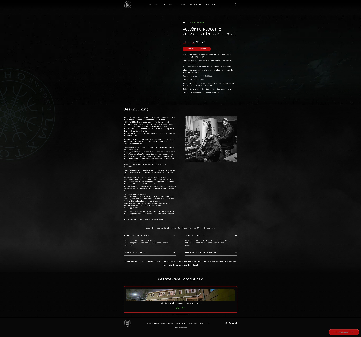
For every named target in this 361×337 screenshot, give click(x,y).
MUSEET (157, 5)
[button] (173, 315)
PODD (178, 323)
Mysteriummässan (212, 5)
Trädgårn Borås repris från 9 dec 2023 (180, 303)
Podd (170, 5)
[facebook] (230, 323)
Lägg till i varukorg (196, 49)
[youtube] (233, 323)
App (164, 5)
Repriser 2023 (198, 22)
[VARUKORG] (235, 4)
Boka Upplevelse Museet (344, 332)
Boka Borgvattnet (196, 5)
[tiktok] (236, 323)
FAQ (176, 5)
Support (183, 5)
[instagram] (226, 323)
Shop (149, 5)
